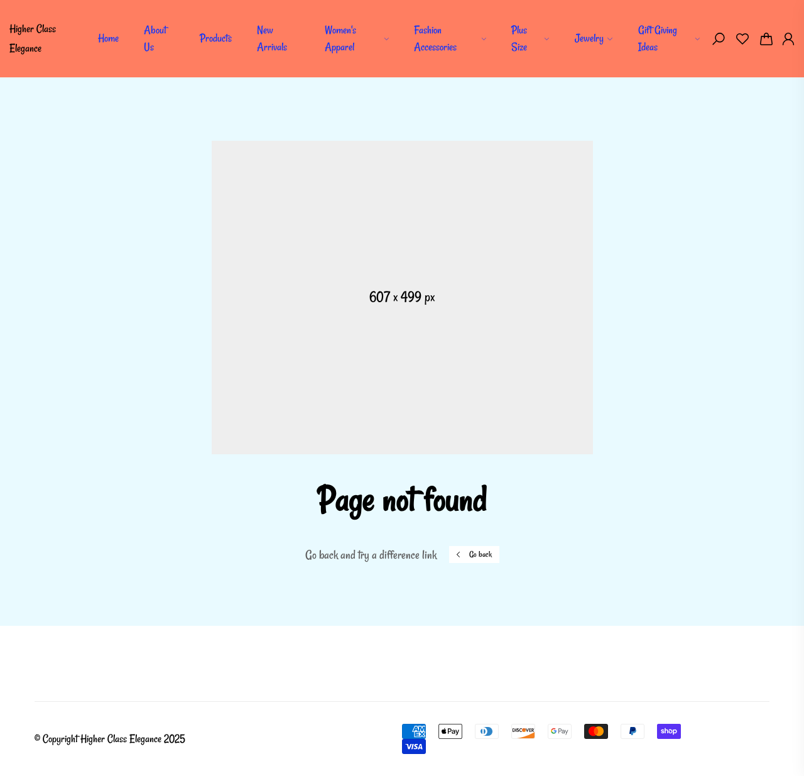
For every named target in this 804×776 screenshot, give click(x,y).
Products (216, 38)
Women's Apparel (340, 38)
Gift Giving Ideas (657, 38)
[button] (718, 39)
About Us (155, 38)
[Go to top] (754, 726)
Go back (480, 554)
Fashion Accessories (435, 38)
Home (108, 38)
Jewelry (589, 38)
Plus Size (519, 38)
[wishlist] (742, 39)
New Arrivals (272, 38)
